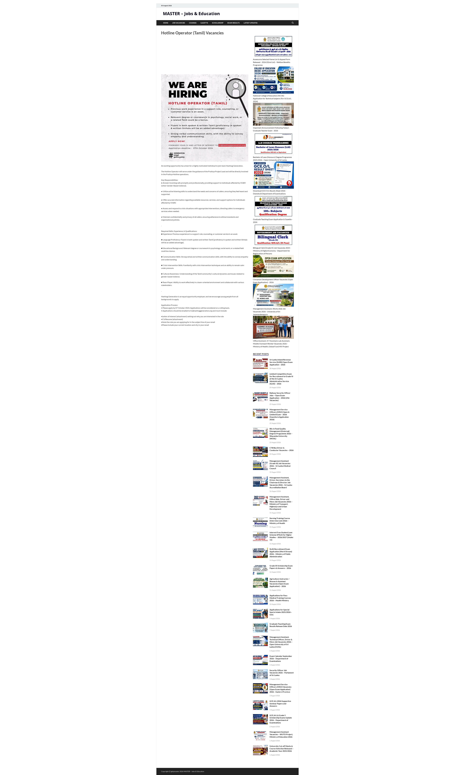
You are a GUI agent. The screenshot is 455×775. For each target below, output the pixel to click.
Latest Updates (250, 23)
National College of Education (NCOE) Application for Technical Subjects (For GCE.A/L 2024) (272, 98)
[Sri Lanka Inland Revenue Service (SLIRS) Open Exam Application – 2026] (260, 360)
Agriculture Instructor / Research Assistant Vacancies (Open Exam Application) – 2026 (279, 582)
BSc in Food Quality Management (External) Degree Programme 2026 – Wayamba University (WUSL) (281, 434)
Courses (192, 23)
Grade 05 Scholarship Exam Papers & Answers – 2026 (281, 567)
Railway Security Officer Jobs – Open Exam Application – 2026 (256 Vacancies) (280, 396)
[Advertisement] (204, 57)
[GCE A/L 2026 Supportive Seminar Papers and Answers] (260, 701)
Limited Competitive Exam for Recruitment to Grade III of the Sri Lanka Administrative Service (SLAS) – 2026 (281, 379)
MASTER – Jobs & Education (191, 13)
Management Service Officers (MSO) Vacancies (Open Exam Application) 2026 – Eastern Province (280, 688)
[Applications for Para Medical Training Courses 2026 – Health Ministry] (260, 596)
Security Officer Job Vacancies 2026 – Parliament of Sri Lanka (282, 672)
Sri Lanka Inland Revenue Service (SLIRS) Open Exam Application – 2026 (281, 362)
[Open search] (292, 23)
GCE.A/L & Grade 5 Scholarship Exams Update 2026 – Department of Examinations (281, 719)
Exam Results (233, 23)
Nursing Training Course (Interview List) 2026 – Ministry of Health (280, 520)
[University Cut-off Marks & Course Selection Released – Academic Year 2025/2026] (260, 746)
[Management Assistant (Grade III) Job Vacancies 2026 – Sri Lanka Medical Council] (260, 461)
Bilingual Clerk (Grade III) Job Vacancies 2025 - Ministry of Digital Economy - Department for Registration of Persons (272, 251)
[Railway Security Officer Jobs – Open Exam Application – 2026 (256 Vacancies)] (260, 393)
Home (165, 23)
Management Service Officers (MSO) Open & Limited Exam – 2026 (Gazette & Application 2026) (279, 414)
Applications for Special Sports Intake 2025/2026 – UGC (281, 612)
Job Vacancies (178, 23)
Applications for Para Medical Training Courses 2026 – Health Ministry (280, 598)
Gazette (204, 23)
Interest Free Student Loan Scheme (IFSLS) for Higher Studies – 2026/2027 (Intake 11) (281, 536)
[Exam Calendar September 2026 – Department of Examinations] (260, 656)
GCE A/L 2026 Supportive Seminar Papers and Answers (280, 703)
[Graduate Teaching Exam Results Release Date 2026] (260, 624)
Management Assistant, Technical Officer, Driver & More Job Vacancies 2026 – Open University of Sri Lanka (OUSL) (281, 642)
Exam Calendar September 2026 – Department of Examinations (281, 658)
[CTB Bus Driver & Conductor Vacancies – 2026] (260, 448)
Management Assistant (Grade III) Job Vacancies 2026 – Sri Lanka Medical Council (280, 464)
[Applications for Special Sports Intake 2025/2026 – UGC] (260, 610)
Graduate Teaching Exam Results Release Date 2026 (281, 625)
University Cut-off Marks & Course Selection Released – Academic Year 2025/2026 (281, 748)
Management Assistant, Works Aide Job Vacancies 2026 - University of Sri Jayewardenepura (269, 311)
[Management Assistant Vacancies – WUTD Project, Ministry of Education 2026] (260, 732)
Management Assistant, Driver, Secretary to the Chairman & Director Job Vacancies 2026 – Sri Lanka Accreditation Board (281, 482)
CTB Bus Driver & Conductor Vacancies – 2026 (281, 449)
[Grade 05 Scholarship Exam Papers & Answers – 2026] (260, 566)
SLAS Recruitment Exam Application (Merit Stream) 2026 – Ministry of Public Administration (281, 552)
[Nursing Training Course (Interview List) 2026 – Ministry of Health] (260, 518)
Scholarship (217, 23)
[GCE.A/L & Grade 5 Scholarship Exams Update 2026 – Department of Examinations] (260, 715)
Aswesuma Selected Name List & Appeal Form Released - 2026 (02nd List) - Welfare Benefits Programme (271, 62)
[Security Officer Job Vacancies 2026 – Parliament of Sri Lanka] (260, 670)
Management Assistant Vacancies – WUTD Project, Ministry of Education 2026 (281, 734)
